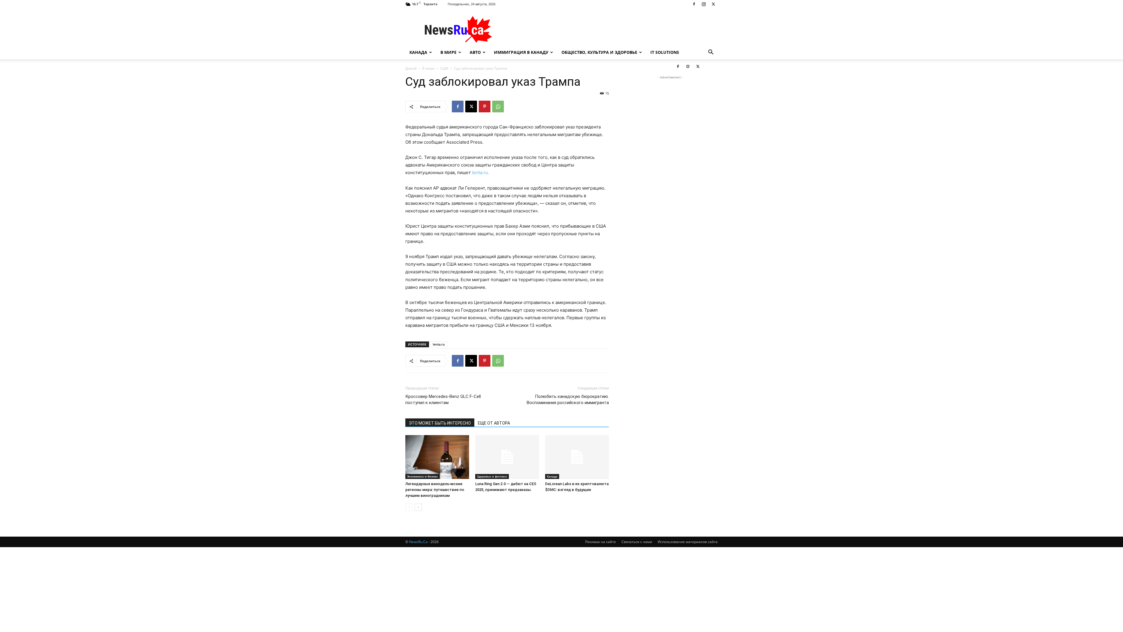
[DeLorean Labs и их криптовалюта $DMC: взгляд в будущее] (577, 457)
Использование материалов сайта (688, 541)
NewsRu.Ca (418, 541)
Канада (418, 52)
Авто (475, 52)
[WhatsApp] (498, 106)
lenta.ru (439, 344)
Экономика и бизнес (422, 476)
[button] (711, 53)
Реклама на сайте (600, 541)
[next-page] (418, 507)
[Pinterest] (484, 106)
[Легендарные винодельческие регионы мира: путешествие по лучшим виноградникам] (437, 457)
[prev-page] (409, 507)
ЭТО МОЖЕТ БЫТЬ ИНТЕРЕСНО (440, 423)
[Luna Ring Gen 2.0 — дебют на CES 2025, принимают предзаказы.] (507, 457)
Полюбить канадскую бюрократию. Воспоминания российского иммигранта (568, 399)
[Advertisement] (611, 29)
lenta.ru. (480, 172)
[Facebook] (694, 4)
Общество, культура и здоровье (599, 52)
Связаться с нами (636, 541)
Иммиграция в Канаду (521, 52)
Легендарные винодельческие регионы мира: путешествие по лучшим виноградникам (434, 490)
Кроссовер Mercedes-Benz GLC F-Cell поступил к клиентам (443, 399)
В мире (448, 52)
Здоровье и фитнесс (492, 476)
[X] (713, 4)
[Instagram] (703, 4)
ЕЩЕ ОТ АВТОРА (494, 423)
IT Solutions (664, 52)
